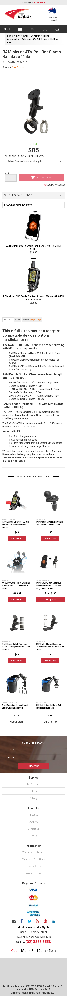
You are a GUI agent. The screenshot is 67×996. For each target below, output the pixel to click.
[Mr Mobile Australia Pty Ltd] (21, 13)
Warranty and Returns (33, 852)
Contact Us (33, 829)
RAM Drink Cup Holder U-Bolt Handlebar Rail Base (48, 706)
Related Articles (33, 873)
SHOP (7, 29)
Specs (17, 320)
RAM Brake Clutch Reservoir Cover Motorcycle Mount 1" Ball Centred (16, 647)
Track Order (33, 791)
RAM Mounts (22, 36)
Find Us (33, 836)
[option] (33, 111)
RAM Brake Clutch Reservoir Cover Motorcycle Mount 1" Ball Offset (50, 647)
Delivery (33, 798)
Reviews (26, 320)
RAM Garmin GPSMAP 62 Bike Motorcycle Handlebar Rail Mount (15, 525)
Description (8, 320)
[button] (33, 195)
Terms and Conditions (33, 859)
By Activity (35, 36)
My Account (33, 784)
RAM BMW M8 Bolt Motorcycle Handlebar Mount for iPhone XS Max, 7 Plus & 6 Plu (50, 586)
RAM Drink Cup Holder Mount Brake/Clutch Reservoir (15, 706)
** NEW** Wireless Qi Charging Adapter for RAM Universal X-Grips (16, 586)
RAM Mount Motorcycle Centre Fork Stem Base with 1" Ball (49, 523)
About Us (33, 814)
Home (10, 36)
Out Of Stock (16, 721)
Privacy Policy (33, 866)
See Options (50, 599)
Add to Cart (43, 177)
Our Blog (33, 821)
